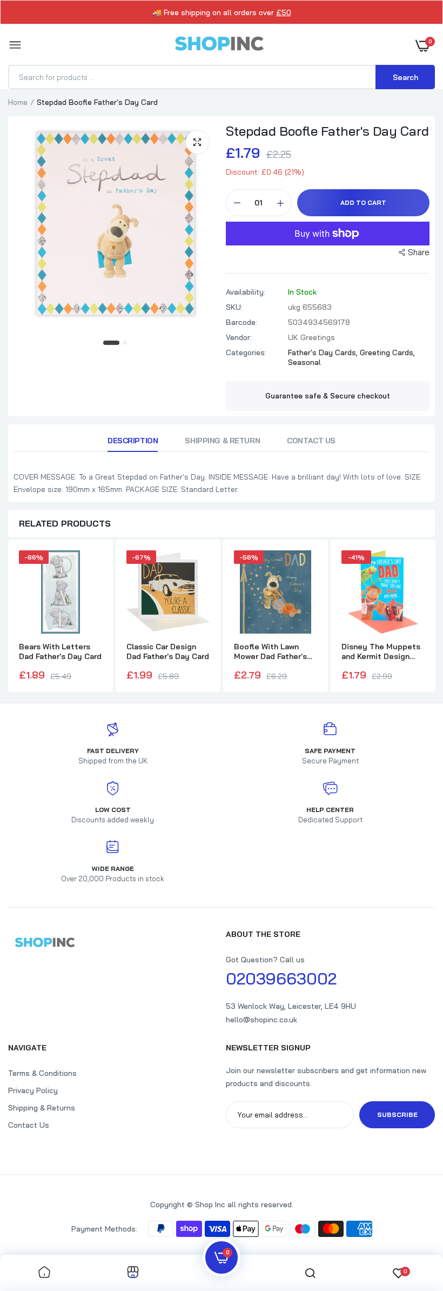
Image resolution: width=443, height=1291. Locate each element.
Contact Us (311, 440)
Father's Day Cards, (324, 352)
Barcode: (241, 322)
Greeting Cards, (387, 352)
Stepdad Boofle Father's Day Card (327, 131)
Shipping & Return (222, 440)
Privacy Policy (33, 1090)
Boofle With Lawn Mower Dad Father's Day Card (270, 651)
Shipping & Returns (41, 1108)
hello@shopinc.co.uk (261, 1019)
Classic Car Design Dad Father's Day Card (167, 651)
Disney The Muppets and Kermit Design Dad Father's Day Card (382, 651)
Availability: (245, 292)
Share (418, 252)
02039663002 (281, 978)
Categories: (246, 352)
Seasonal (304, 362)
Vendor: (239, 337)
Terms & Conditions (42, 1073)
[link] (44, 1273)
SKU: (234, 307)
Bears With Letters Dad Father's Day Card (60, 651)
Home (18, 102)
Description (133, 440)
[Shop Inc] (219, 45)
